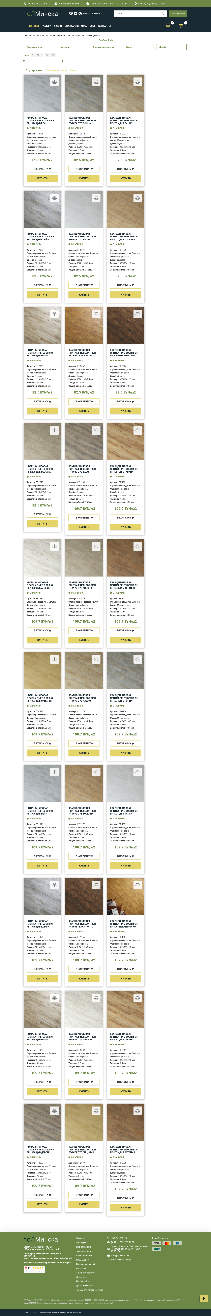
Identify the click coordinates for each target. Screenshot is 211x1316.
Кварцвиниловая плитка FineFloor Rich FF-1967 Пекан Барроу (124, 924)
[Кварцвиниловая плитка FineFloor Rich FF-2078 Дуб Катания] (125, 1122)
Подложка (81, 1268)
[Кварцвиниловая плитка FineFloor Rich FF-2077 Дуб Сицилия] (84, 1122)
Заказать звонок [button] (178, 14)
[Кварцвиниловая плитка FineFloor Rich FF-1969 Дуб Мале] (42, 1009)
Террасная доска (84, 1251)
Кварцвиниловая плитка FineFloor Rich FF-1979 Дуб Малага (82, 585)
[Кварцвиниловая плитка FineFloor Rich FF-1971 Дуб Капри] (125, 783)
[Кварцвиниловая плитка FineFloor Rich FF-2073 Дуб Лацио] (125, 93)
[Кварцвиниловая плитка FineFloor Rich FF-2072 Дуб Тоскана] (125, 209)
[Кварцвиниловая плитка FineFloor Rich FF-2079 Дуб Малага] (42, 441)
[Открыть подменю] (26, 26)
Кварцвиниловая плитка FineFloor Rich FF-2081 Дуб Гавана (124, 1037)
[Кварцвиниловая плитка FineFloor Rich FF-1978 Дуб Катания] (125, 558)
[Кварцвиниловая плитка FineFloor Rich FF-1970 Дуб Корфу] (42, 896)
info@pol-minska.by (69, 3)
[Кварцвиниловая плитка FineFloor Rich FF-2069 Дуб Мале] (42, 325)
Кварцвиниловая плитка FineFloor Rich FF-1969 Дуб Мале (40, 1037)
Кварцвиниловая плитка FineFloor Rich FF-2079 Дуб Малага (40, 469)
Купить (42, 178)
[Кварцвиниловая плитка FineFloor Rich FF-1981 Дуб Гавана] (125, 441)
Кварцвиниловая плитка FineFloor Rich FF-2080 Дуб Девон (40, 1149)
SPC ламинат (82, 1260)
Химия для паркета (85, 1273)
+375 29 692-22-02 (37, 3)
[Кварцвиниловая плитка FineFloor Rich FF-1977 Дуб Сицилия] (42, 670)
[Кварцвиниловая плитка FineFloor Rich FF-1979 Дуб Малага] (84, 558)
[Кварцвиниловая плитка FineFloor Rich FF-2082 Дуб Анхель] (84, 1009)
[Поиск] (164, 13)
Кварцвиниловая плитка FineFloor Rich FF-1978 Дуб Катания (124, 585)
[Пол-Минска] (41, 13)
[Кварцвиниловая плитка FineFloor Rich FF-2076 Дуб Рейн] (42, 93)
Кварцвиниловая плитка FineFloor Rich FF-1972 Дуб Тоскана (82, 811)
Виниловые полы (58, 36)
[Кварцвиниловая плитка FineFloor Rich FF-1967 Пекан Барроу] (125, 896)
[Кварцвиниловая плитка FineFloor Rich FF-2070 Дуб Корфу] (42, 209)
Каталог (41, 36)
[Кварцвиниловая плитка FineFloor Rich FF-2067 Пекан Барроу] (84, 325)
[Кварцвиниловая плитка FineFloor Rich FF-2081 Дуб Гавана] (125, 1009)
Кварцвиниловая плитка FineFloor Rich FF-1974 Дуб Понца (124, 698)
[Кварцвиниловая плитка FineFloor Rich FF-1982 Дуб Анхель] (42, 558)
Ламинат (80, 1238)
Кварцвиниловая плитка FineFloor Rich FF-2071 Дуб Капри (82, 237)
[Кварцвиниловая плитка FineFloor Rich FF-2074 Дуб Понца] (84, 93)
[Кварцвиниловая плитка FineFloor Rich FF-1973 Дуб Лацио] (84, 670)
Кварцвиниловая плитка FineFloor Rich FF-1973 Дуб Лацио (82, 698)
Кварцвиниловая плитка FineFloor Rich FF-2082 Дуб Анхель (82, 1037)
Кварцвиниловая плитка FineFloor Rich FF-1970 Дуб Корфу (40, 924)
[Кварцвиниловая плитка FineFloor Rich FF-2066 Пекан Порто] (125, 325)
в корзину (41, 169)
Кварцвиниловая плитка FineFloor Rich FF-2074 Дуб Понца (82, 120)
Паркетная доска (84, 1247)
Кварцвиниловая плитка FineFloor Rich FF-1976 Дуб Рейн (40, 811)
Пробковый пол (83, 1281)
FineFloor (76, 36)
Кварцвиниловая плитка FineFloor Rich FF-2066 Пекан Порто (124, 353)
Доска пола (81, 1277)
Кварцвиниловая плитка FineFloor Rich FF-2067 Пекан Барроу (82, 353)
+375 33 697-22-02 (92, 13)
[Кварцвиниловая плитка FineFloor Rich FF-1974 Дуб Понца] (125, 670)
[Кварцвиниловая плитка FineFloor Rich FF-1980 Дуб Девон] (84, 441)
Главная (27, 36)
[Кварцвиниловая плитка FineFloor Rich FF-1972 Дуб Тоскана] (84, 783)
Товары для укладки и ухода (89, 1290)
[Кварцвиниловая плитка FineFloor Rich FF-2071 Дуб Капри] (84, 209)
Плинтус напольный (85, 1264)
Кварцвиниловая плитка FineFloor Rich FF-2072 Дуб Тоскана (124, 237)
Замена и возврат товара (119, 1260)
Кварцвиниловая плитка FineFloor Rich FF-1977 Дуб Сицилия (40, 698)
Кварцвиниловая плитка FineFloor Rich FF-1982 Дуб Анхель (40, 585)
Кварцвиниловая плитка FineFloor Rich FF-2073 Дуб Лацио (124, 120)
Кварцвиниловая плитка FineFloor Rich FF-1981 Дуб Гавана (124, 469)
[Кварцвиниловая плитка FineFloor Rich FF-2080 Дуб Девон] (42, 1122)
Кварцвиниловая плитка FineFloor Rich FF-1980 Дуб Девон (82, 469)
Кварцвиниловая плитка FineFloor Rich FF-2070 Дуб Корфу (40, 237)
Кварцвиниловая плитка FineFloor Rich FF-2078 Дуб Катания (124, 1149)
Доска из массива (84, 1285)
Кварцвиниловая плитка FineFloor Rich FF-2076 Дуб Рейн (40, 120)
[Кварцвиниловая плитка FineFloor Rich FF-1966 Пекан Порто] (84, 896)
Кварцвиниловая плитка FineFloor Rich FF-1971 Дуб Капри (124, 811)
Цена (73, 70)
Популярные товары (57, 70)
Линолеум (81, 1242)
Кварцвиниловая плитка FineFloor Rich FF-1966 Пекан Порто (82, 924)
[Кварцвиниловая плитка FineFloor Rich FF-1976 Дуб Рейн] (42, 783)
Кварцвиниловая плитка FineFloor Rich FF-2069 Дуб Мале (40, 353)
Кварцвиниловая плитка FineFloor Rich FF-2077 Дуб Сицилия (82, 1149)
